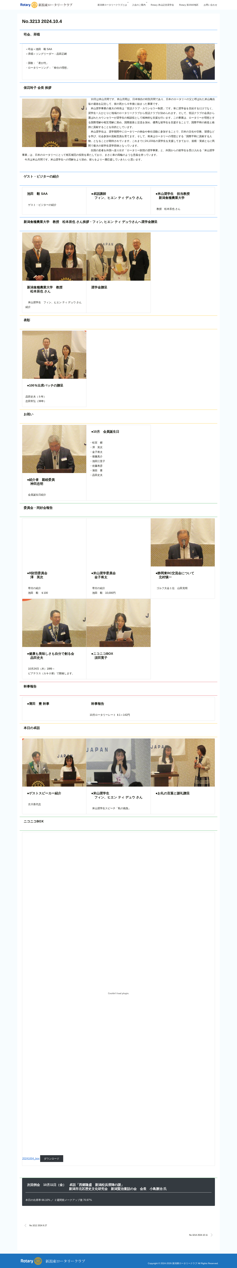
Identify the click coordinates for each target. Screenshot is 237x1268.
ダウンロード (51, 1158)
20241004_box (31, 1158)
